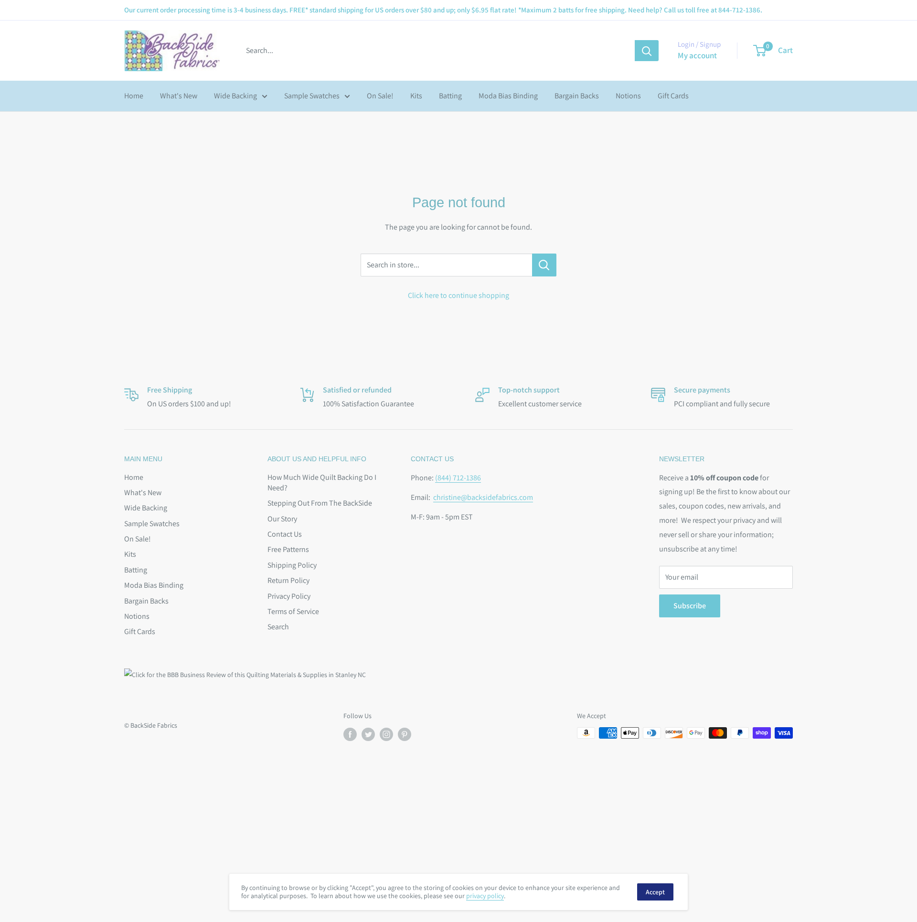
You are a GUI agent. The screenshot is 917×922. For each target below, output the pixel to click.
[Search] (647, 50)
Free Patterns (288, 549)
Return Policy (288, 580)
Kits (416, 96)
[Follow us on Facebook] (350, 734)
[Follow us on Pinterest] (404, 734)
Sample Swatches (312, 96)
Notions (628, 96)
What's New (178, 96)
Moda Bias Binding (508, 96)
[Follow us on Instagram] (386, 734)
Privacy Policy (288, 596)
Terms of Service (293, 611)
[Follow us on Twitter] (368, 734)
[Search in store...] (544, 265)
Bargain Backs (576, 96)
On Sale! (380, 96)
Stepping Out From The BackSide (319, 503)
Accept (655, 892)
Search (278, 627)
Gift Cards (673, 96)
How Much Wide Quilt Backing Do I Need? (321, 482)
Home (133, 96)
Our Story (282, 519)
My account (697, 55)
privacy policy (485, 895)
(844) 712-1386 (458, 478)
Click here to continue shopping (458, 295)
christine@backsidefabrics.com (483, 497)
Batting (450, 96)
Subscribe (689, 606)
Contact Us (284, 534)
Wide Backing (235, 96)
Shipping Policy (292, 565)
